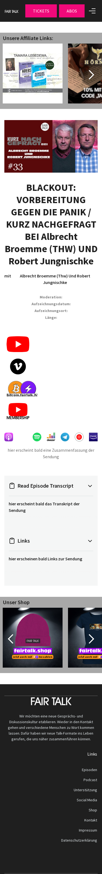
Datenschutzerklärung (79, 840)
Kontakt (90, 820)
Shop (93, 810)
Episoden (89, 769)
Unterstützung (85, 789)
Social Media (87, 799)
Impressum (88, 830)
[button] (41, 10)
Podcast (90, 779)
